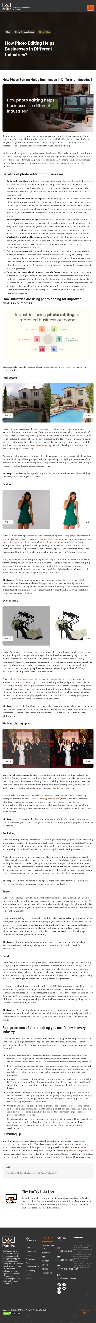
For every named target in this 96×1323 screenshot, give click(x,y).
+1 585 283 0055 (63, 1251)
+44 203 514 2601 (63, 1260)
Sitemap (45, 1269)
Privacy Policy (86, 1310)
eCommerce (31, 1252)
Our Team (45, 1261)
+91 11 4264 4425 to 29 (63, 1269)
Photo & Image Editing (24, 32)
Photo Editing (44, 32)
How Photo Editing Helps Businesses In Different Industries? (31, 1173)
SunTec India (16, 4)
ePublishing (30, 1271)
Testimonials (47, 1273)
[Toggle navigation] (91, 8)
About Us (47, 1238)
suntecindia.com (80, 1245)
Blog (8, 32)
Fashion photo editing (50, 539)
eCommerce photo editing (28, 679)
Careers (45, 1265)
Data (28, 1248)
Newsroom (46, 1253)
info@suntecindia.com (63, 1278)
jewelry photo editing (20, 542)
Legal (84, 1313)
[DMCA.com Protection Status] (40, 1313)
